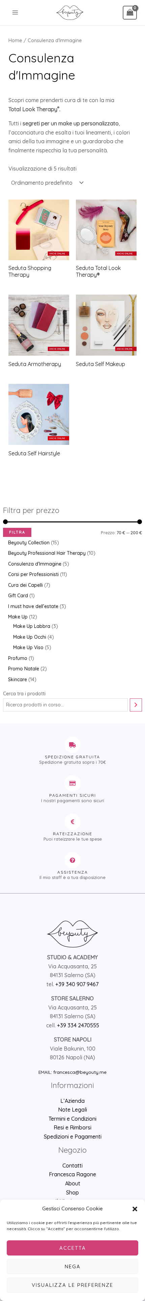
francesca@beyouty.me (80, 1072)
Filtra (17, 532)
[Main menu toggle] (15, 12)
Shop (72, 1192)
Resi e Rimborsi (72, 1127)
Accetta (72, 1248)
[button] (135, 1209)
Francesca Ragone (72, 1174)
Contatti (72, 1165)
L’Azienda (72, 1100)
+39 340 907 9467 (76, 984)
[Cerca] (136, 705)
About (72, 1183)
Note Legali (72, 1109)
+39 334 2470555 (78, 1025)
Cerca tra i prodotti (24, 694)
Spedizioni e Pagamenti (73, 1136)
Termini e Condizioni (72, 1118)
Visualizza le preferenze (72, 1285)
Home (15, 40)
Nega (73, 1266)
